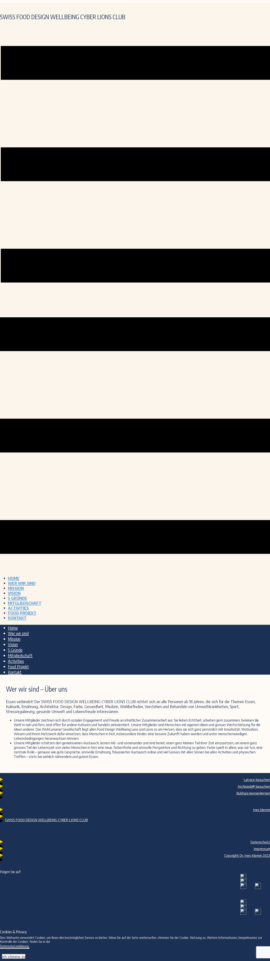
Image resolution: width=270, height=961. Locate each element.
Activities (18, 607)
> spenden (221, 5)
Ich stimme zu (13, 956)
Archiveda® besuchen (254, 786)
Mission (16, 588)
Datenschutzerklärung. (14, 946)
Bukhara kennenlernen (253, 793)
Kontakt (17, 617)
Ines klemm (261, 809)
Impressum (262, 848)
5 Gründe (17, 597)
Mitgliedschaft (24, 602)
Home (13, 578)
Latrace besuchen (257, 779)
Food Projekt (22, 612)
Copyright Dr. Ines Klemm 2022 (247, 855)
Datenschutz (260, 842)
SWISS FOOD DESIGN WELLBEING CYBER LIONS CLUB (46, 820)
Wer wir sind (22, 583)
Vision (14, 593)
